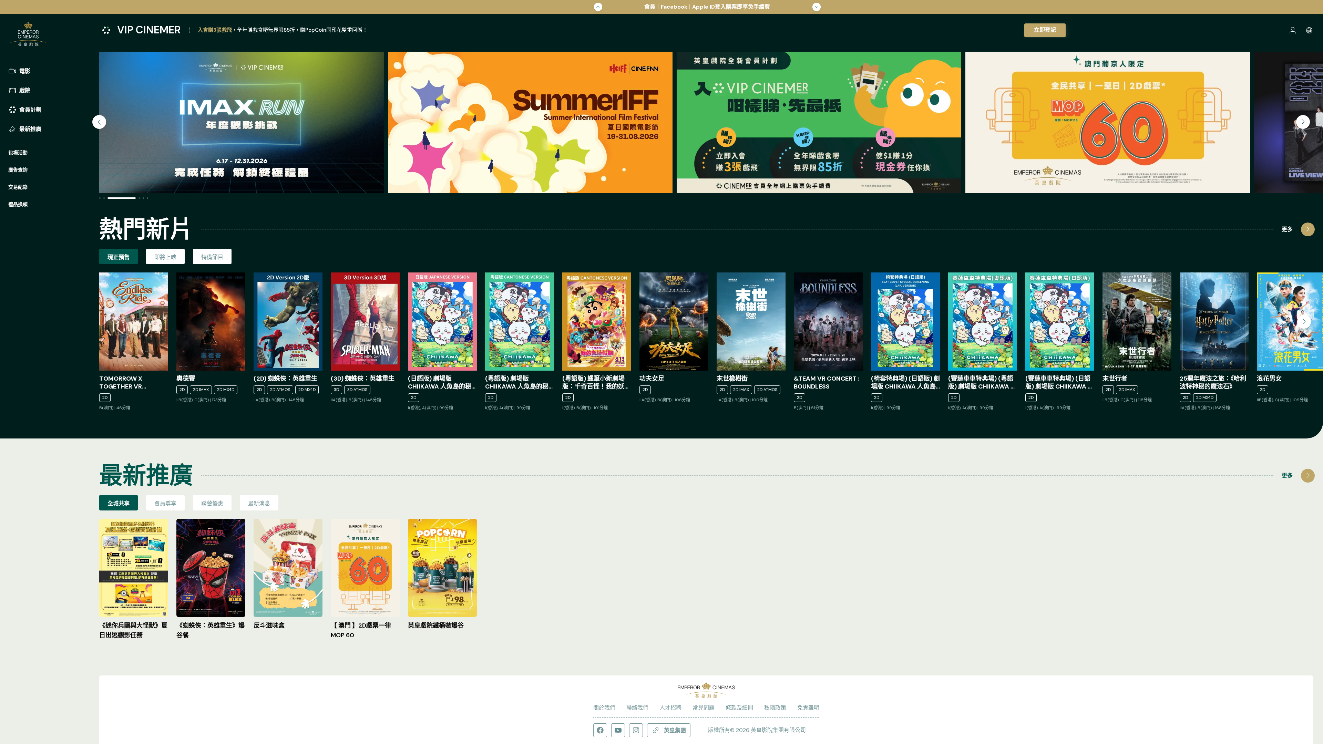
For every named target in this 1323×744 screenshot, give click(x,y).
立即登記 (1045, 29)
